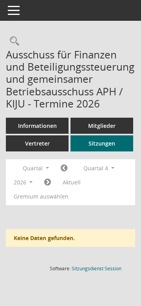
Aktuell (72, 182)
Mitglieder (102, 125)
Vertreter (37, 143)
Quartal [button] (33, 168)
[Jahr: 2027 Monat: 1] (47, 182)
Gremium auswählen (41, 196)
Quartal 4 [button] (96, 168)
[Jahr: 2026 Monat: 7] (64, 168)
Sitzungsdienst (96, 268)
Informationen (37, 125)
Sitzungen (102, 143)
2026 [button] (21, 182)
